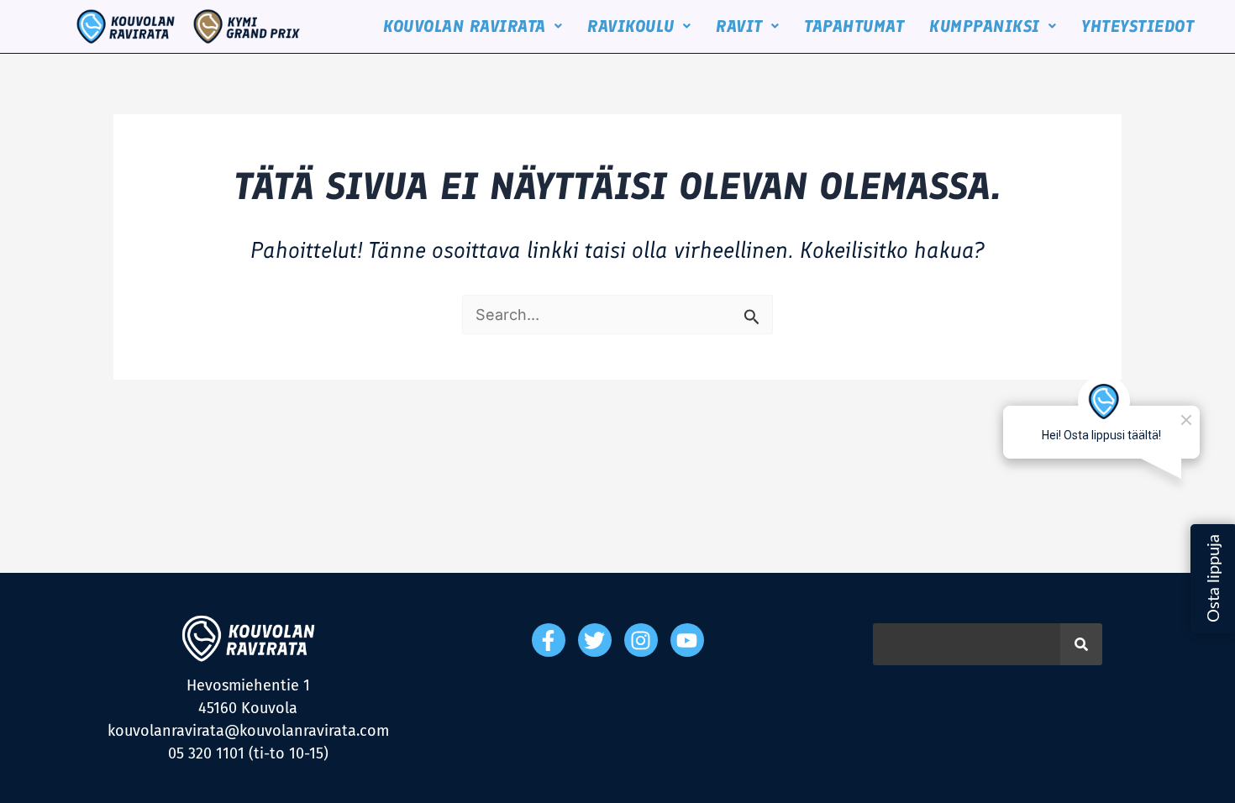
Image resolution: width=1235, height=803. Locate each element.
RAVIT (739, 26)
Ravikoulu (631, 26)
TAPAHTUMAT (854, 26)
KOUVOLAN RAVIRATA (464, 26)
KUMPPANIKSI (984, 26)
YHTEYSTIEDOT (1137, 26)
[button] (472, 26)
